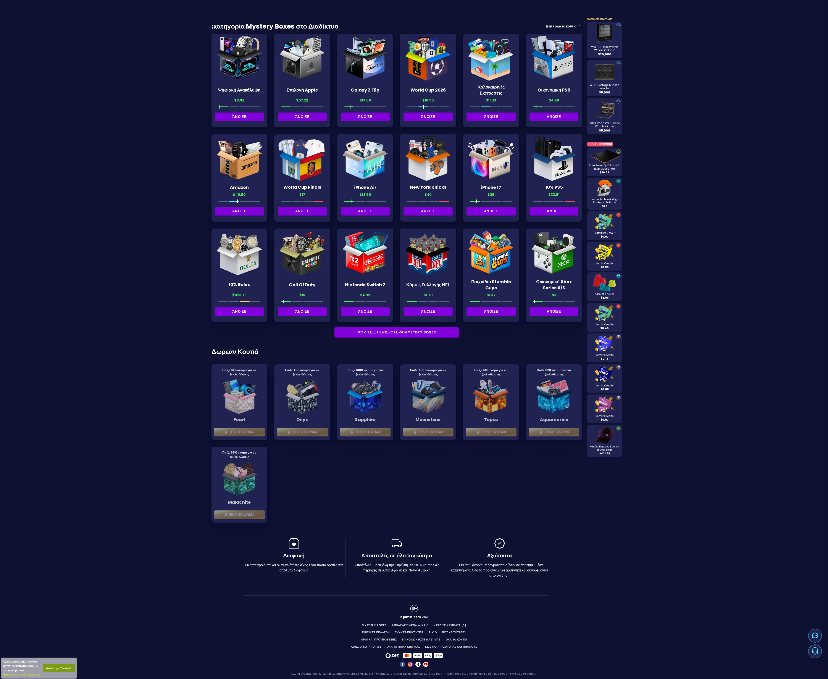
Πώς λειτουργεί (454, 632)
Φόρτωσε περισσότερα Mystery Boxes (396, 332)
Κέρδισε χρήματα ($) (450, 625)
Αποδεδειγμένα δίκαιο (410, 625)
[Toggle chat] (815, 636)
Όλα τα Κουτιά (456, 639)
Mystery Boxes (374, 625)
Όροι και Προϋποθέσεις (379, 639)
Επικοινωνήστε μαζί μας (421, 639)
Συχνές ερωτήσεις (409, 632)
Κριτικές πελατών (376, 632)
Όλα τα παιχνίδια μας (403, 646)
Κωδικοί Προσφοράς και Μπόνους (451, 646)
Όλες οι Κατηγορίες (366, 646)
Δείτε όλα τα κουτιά (561, 26)
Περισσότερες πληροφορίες (21, 674)
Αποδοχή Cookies (58, 668)
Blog (433, 632)
